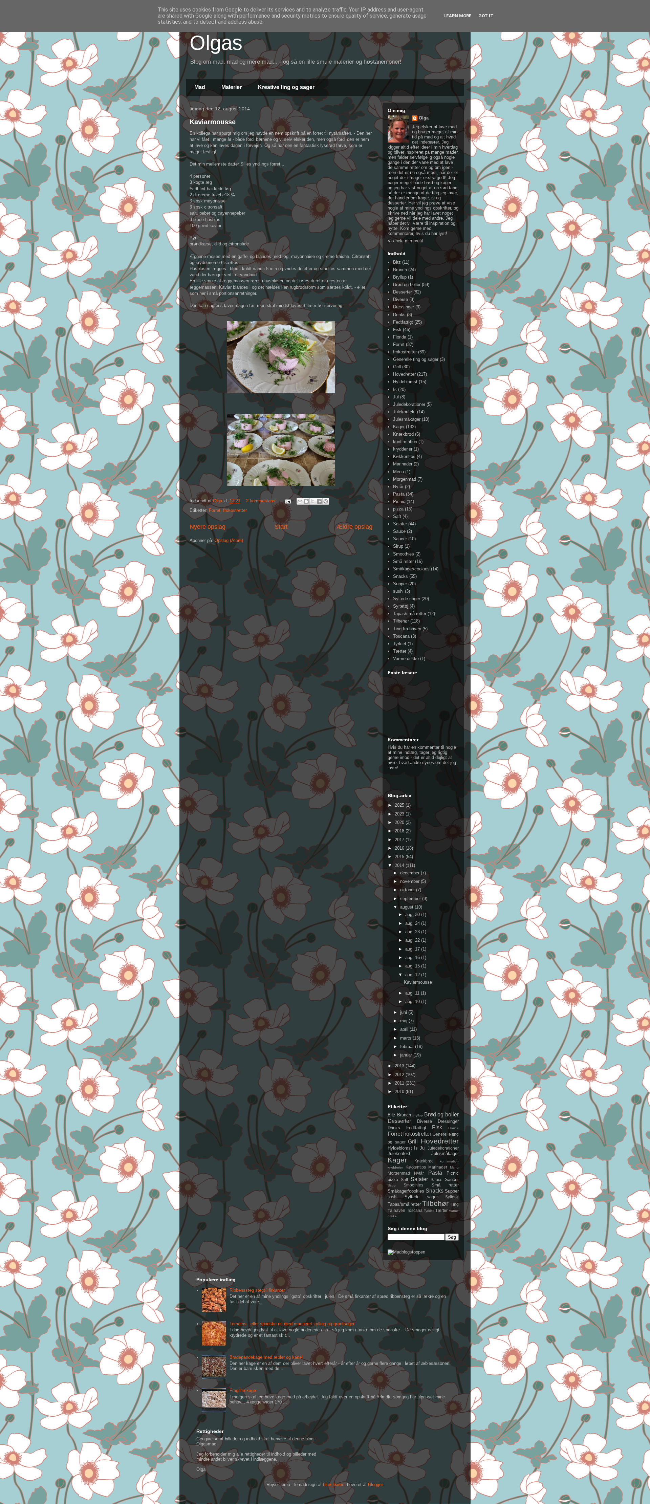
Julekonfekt (404, 411)
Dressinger (403, 306)
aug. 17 (413, 949)
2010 (400, 1091)
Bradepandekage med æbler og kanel (266, 1357)
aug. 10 (413, 1001)
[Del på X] (312, 501)
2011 (400, 1083)
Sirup (398, 546)
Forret (214, 510)
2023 (400, 813)
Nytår (398, 486)
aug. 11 (413, 993)
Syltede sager (406, 598)
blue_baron (333, 1484)
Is (395, 389)
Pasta (399, 494)
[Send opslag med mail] (287, 500)
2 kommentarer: (262, 500)
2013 (400, 1065)
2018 (400, 830)
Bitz (397, 262)
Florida (399, 337)
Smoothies (403, 554)
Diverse (400, 299)
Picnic (399, 501)
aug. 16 (413, 957)
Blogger (375, 1484)
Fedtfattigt (403, 322)
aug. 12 (413, 974)
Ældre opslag (354, 526)
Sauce (399, 531)
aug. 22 (413, 940)
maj (404, 1020)
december (410, 872)
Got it (486, 15)
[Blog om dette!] (306, 501)
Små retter (403, 561)
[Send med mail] (300, 501)
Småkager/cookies (411, 568)
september (411, 898)
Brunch (400, 269)
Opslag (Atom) (229, 540)
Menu (398, 471)
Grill (397, 366)
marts (406, 1038)
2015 (400, 856)
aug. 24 (413, 923)
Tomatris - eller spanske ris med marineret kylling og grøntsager (292, 1323)
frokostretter (235, 510)
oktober (408, 889)
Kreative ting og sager (286, 87)
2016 (400, 848)
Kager (399, 426)
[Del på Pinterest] (325, 501)
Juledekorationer (409, 404)
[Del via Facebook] (319, 501)
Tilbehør (401, 621)
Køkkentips (404, 456)
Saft (397, 516)
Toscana (401, 636)
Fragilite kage (243, 1390)
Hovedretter (404, 374)
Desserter (402, 292)
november (410, 881)
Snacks (400, 576)
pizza (398, 508)
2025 (400, 805)
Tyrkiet (399, 643)
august (407, 907)
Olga (424, 118)
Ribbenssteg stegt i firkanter (257, 1290)
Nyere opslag (207, 526)
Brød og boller (406, 284)
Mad (199, 87)
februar (407, 1046)
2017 (400, 839)
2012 (400, 1074)
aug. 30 (413, 914)
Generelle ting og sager (415, 359)
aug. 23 (413, 931)
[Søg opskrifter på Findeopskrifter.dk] (406, 1252)
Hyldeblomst (405, 381)
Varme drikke (406, 658)
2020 (400, 822)
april (405, 1029)
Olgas (216, 42)
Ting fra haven (407, 628)
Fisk (397, 329)
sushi (398, 591)
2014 (400, 865)
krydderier (402, 449)
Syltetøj (400, 606)
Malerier (231, 87)
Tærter (399, 651)
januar (406, 1055)
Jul (396, 396)
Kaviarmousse (213, 122)
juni (404, 1012)
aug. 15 (413, 965)
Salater (400, 523)
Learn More (457, 15)
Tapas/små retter (409, 613)
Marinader (402, 463)
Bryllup (400, 277)
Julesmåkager (406, 419)
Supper (400, 583)
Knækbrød (403, 434)
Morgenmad (404, 479)
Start (281, 526)
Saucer (400, 538)
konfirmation (405, 441)
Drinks (399, 314)
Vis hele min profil (405, 240)
